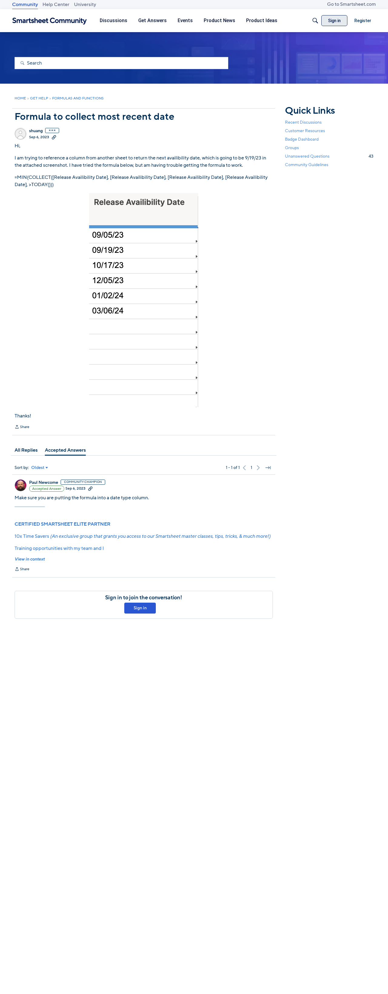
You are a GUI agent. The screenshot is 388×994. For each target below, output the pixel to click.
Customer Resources (305, 131)
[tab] (26, 450)
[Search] (315, 20)
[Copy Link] (54, 137)
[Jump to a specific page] (268, 468)
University (85, 4)
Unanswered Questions (329, 156)
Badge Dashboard (302, 139)
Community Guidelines (306, 165)
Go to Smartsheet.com (351, 4)
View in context (30, 559)
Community (25, 4)
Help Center (55, 4)
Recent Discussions (303, 122)
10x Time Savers (142, 536)
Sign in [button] (140, 608)
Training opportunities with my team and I (59, 548)
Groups (292, 148)
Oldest (38, 468)
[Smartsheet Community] (49, 21)
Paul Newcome (43, 482)
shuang (36, 131)
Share (22, 427)
